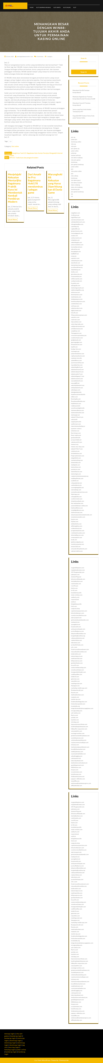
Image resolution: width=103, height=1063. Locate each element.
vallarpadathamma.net (77, 638)
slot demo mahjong (76, 157)
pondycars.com (75, 469)
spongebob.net (75, 624)
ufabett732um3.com (77, 417)
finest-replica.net (76, 435)
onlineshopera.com (76, 260)
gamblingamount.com (77, 765)
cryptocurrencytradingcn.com (79, 742)
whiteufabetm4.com (77, 387)
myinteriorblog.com (77, 460)
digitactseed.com (76, 310)
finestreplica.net (75, 399)
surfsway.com (75, 306)
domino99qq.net (76, 577)
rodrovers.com (75, 319)
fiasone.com (74, 692)
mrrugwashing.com (76, 711)
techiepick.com (75, 465)
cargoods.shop (75, 608)
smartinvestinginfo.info (77, 408)
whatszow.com (75, 292)
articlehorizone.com (77, 328)
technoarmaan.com (76, 512)
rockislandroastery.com (78, 533)
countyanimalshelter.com (78, 754)
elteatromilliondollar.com (78, 633)
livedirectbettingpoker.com (79, 701)
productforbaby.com (77, 645)
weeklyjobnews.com (77, 751)
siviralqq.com (75, 722)
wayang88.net (75, 383)
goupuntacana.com (76, 231)
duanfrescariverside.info (78, 394)
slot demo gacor (76, 180)
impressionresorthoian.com (79, 724)
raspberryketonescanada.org (79, 476)
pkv (72, 169)
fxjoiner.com (74, 521)
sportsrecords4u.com (77, 362)
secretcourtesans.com (77, 220)
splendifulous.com (76, 360)
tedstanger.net (75, 415)
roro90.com (74, 586)
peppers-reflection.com (78, 779)
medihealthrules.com (77, 478)
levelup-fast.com (76, 349)
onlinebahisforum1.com (78, 222)
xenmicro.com (75, 258)
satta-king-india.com (77, 324)
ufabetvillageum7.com (77, 376)
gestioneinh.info (75, 437)
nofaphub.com (75, 240)
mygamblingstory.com (77, 568)
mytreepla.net (75, 351)
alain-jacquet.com (76, 617)
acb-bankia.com (75, 713)
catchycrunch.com (76, 238)
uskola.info (74, 419)
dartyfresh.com (75, 263)
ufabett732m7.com (77, 449)
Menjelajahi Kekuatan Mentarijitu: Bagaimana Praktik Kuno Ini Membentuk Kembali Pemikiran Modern (15, 188)
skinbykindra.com (76, 524)
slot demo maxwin (76, 182)
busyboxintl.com (76, 627)
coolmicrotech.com (76, 499)
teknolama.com (75, 642)
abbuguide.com (75, 285)
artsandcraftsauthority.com (79, 549)
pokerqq (73, 153)
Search (84, 58)
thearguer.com (75, 686)
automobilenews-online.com (79, 505)
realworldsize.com (76, 640)
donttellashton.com (77, 581)
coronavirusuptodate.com (78, 335)
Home (31, 7)
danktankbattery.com (77, 695)
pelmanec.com (75, 574)
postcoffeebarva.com (77, 631)
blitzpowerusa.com (76, 661)
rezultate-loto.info (76, 358)
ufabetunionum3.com (77, 369)
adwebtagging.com (76, 756)
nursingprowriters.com (77, 733)
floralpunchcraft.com (77, 690)
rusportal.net (75, 599)
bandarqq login (16, 1036)
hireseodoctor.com (76, 344)
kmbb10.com (75, 676)
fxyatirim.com (75, 283)
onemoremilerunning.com (78, 667)
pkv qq (73, 137)
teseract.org (74, 444)
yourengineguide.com (77, 487)
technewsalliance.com (77, 410)
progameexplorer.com (77, 530)
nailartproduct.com (76, 308)
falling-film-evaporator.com (79, 729)
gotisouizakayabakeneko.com (80, 620)
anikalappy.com (75, 390)
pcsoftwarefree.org (76, 267)
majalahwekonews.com (78, 570)
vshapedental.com (76, 483)
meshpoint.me (75, 622)
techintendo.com (76, 297)
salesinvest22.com (76, 442)
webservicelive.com (77, 551)
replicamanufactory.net (78, 356)
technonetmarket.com (77, 412)
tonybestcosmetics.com (78, 517)
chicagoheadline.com (77, 224)
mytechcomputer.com (77, 544)
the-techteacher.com (77, 503)
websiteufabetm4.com (77, 385)
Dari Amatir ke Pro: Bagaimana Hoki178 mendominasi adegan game (35, 183)
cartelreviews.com (76, 303)
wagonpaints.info (76, 421)
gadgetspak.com (76, 340)
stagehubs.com (75, 213)
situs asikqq (74, 176)
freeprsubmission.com (77, 456)
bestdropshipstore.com (78, 301)
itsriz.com (74, 606)
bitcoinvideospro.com (77, 613)
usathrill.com (75, 480)
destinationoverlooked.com (79, 763)
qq (72, 194)
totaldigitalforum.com (77, 510)
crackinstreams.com (77, 338)
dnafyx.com (74, 272)
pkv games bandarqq (77, 164)
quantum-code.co (76, 428)
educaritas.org (75, 249)
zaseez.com (74, 235)
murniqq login (14, 1047)
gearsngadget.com (76, 342)
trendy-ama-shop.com (77, 446)
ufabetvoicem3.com (77, 378)
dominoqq (74, 162)
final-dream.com (76, 433)
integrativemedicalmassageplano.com (82, 708)
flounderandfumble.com (78, 401)
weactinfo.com (75, 681)
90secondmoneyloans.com (79, 315)
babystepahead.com (77, 760)
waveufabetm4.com (77, 381)
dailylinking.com (75, 269)
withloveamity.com (76, 279)
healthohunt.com (76, 403)
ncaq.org (73, 256)
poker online (74, 151)
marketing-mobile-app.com (79, 688)
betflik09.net (75, 254)
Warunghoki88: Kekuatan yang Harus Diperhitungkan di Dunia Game (55, 183)
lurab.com (74, 539)
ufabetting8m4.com (77, 367)
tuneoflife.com (75, 781)
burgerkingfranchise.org (78, 636)
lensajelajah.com (76, 251)
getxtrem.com (75, 679)
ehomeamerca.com (76, 294)
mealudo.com (75, 697)
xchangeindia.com (76, 496)
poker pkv (74, 139)
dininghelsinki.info (76, 392)
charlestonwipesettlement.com (80, 747)
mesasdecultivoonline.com (79, 652)
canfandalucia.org (76, 485)
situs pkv (73, 146)
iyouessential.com (76, 276)
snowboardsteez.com (77, 670)
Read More (12, 219)
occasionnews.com (76, 772)
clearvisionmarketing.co (78, 426)
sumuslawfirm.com (76, 731)
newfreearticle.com (76, 658)
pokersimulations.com (77, 353)
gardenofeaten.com (77, 663)
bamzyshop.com (76, 467)
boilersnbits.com (76, 654)
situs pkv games (75, 160)
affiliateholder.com (76, 785)
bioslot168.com (75, 546)
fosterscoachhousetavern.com (80, 649)
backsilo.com (75, 720)
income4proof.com (76, 247)
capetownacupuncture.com (79, 611)
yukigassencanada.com (78, 326)
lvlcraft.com (74, 313)
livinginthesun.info (76, 604)
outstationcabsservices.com (79, 492)
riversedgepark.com (77, 233)
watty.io (73, 602)
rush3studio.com (76, 583)
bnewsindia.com (76, 462)
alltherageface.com (76, 526)
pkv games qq (75, 148)
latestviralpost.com (76, 656)
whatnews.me (75, 431)
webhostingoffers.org (77, 290)
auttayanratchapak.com (78, 629)
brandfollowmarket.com (78, 749)
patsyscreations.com (77, 244)
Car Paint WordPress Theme (45, 1060)
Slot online (67, 7)
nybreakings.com (76, 490)
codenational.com (76, 528)
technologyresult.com (77, 288)
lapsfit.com (74, 347)
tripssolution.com (76, 322)
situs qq (73, 144)
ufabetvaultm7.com (77, 374)
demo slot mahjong (76, 187)
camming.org (75, 226)
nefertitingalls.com (76, 242)
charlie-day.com (75, 699)
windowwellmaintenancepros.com (81, 783)
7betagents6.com (76, 333)
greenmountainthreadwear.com (80, 735)
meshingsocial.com (76, 683)
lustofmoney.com (76, 774)
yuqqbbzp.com (75, 331)
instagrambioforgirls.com (78, 672)
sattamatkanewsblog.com (78, 740)
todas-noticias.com (76, 595)
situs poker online (76, 171)
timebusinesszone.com (77, 776)
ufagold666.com (76, 458)
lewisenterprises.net (77, 265)
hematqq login (9, 1049)
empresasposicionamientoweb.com (81, 515)
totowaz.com (75, 745)
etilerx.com (74, 397)
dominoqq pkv (75, 189)
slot (74, 7)
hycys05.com (75, 665)
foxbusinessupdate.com (78, 704)
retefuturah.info (75, 406)
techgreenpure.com (76, 299)
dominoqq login (15, 1040)
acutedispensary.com (77, 738)
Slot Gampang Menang (43, 7)
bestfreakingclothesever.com (79, 726)
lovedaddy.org (75, 706)
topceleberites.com (76, 365)
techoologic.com (76, 474)
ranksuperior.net (76, 758)
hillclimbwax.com (76, 767)
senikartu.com (75, 597)
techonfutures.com (76, 471)
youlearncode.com (76, 281)
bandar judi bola (76, 155)
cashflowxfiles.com (76, 674)
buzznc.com (74, 519)
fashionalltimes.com (77, 508)
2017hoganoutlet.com (77, 572)
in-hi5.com (74, 590)
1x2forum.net (75, 215)
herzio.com (74, 588)
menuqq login (9, 1034)
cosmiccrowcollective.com (78, 615)
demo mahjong (75, 185)
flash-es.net (74, 715)
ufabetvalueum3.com (77, 372)
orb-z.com (74, 647)
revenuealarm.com (76, 537)
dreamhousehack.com (77, 501)
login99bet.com (75, 217)
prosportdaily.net (76, 440)
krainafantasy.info (76, 593)
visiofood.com (75, 451)
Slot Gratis (57, 7)
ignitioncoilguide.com (77, 542)
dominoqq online (76, 142)
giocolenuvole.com (76, 274)
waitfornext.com (76, 424)
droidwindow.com (76, 453)
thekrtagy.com (75, 494)
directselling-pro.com (77, 535)
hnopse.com (74, 770)
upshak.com (74, 717)
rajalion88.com (75, 229)
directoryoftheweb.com (78, 579)
